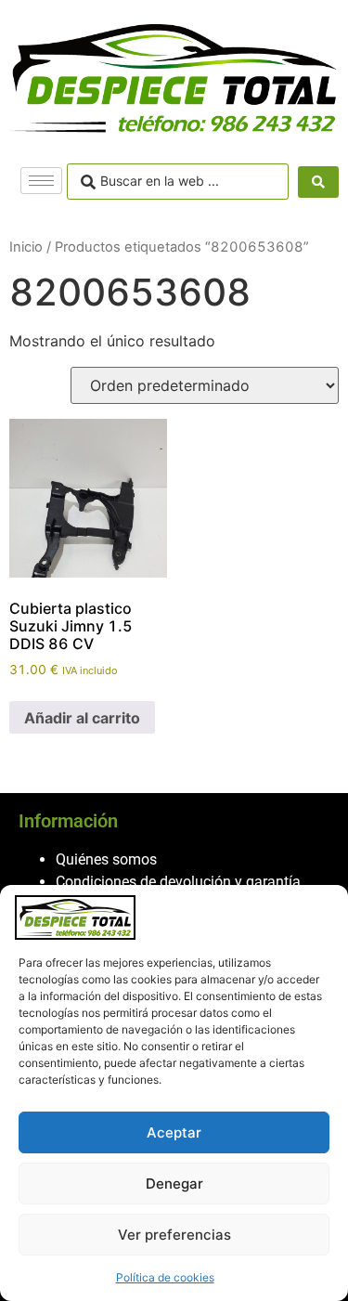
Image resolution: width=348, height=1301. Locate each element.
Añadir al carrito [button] (82, 718)
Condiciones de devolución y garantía (178, 882)
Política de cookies (165, 1277)
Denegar (174, 1183)
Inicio (26, 247)
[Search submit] (318, 182)
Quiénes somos (106, 859)
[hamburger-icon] (41, 180)
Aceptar (174, 1132)
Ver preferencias (174, 1234)
